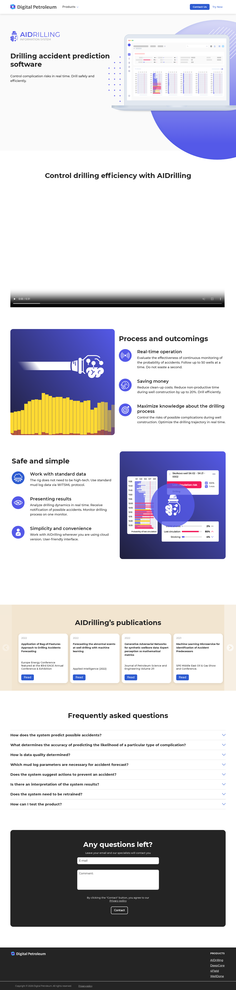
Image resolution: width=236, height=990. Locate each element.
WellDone (217, 976)
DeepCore (217, 965)
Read (27, 677)
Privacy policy (118, 900)
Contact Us (200, 6)
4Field (214, 971)
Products (69, 6)
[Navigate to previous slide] (6, 648)
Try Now (218, 6)
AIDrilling (216, 960)
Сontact (119, 910)
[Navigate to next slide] (230, 648)
